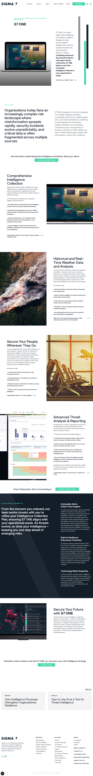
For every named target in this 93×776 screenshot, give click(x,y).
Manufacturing (58, 751)
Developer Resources (82, 757)
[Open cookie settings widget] (2, 773)
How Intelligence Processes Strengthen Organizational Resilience (21, 702)
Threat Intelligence (40, 751)
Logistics (57, 749)
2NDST (57, 773)
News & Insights (58, 4)
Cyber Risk (38, 753)
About (47, 4)
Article (54, 695)
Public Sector (58, 760)
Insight (7, 695)
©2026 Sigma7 (37, 773)
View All (88, 689)
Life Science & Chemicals (61, 753)
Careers (76, 744)
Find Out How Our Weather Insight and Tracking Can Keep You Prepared (67, 319)
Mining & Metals (59, 755)
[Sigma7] (9, 3)
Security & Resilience (41, 742)
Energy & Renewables (60, 742)
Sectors (38, 4)
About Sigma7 (77, 740)
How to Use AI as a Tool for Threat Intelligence (67, 701)
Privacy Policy (79, 760)
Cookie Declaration (81, 763)
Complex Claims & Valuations (43, 744)
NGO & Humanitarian (60, 758)
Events (68, 4)
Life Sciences (58, 744)
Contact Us (78, 751)
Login (88, 4)
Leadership (76, 742)
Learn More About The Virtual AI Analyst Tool (69, 473)
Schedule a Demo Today (64, 80)
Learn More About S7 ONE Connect (20, 395)
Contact (78, 4)
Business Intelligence (41, 747)
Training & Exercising (41, 749)
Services (29, 4)
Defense (57, 740)
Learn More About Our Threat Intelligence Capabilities (23, 236)
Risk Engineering (40, 740)
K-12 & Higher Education (61, 747)
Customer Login (80, 754)
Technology (58, 762)
